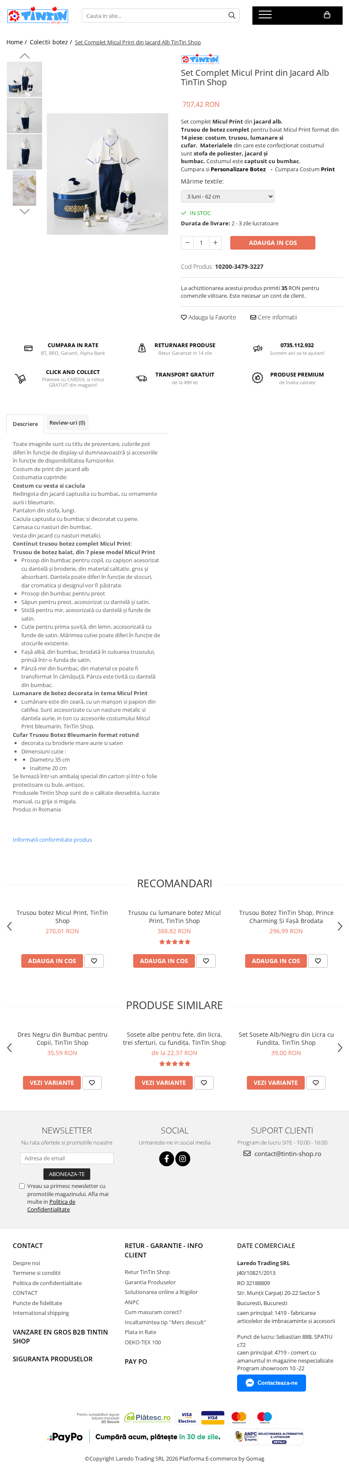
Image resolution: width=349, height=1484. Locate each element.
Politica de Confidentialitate (51, 1205)
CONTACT (28, 1245)
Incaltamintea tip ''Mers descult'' (165, 1322)
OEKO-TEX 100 (143, 1342)
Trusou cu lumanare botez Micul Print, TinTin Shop (174, 917)
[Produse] (266, 17)
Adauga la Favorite (211, 317)
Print (328, 169)
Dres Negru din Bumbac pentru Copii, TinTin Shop (62, 1038)
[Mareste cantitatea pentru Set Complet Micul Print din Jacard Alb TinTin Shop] (215, 243)
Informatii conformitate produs (52, 839)
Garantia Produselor (150, 1282)
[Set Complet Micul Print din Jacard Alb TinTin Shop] (107, 174)
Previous (24, 57)
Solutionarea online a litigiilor (161, 1292)
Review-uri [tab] (67, 422)
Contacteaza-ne (277, 1383)
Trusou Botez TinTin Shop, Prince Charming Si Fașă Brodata (286, 917)
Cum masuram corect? (153, 1312)
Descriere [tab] (25, 424)
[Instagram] (182, 1158)
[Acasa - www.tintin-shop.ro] (37, 15)
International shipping (41, 1313)
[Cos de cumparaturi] (327, 14)
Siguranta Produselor (53, 1359)
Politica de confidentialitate (47, 1283)
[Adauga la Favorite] (94, 961)
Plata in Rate (140, 1332)
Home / (17, 42)
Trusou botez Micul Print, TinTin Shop (62, 917)
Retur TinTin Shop (147, 1272)
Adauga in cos (273, 243)
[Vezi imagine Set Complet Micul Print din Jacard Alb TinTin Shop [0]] (24, 79)
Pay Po (136, 1361)
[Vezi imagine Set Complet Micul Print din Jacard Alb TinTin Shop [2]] (24, 152)
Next (24, 210)
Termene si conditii (36, 1273)
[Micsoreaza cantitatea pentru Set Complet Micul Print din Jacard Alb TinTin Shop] (187, 243)
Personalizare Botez (238, 169)
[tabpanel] (107, 174)
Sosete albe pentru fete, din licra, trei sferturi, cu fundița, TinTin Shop (174, 1038)
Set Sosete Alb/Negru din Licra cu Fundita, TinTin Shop (286, 1038)
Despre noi (26, 1263)
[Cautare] (232, 16)
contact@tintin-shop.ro (287, 1153)
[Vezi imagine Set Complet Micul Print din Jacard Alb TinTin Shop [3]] (24, 188)
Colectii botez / (52, 42)
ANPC (132, 1302)
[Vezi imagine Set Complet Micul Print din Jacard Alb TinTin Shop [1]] (24, 115)
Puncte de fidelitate (37, 1303)
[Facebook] (166, 1158)
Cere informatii (276, 317)
